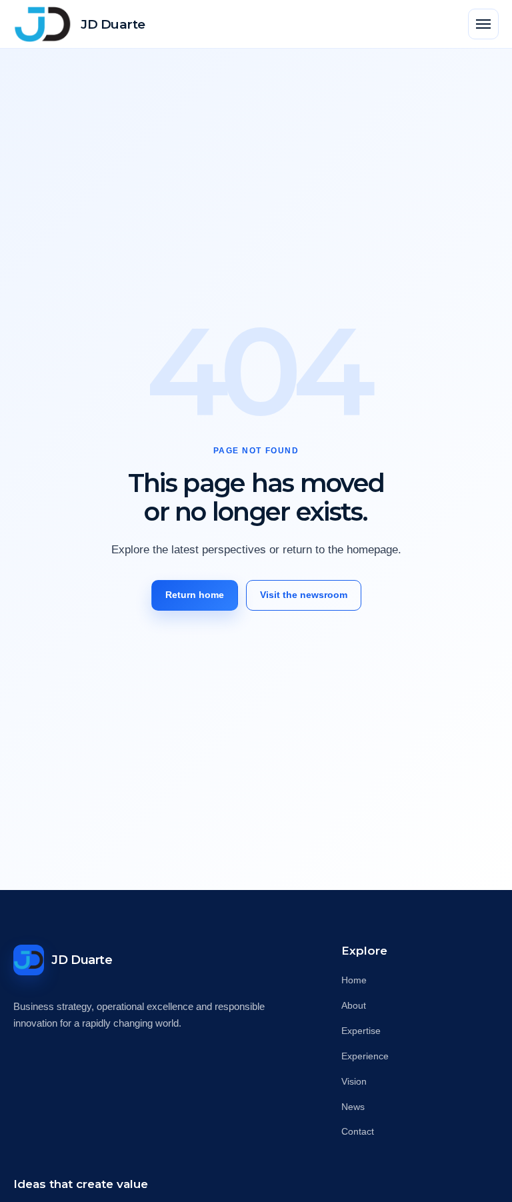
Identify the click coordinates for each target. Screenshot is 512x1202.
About (353, 1005)
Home (354, 980)
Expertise (361, 1030)
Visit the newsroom (303, 594)
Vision (354, 1081)
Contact (357, 1131)
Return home (194, 594)
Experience (365, 1056)
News (353, 1106)
